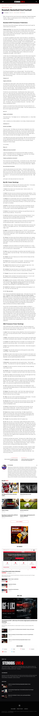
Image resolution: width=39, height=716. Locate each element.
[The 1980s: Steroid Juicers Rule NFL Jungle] (10, 488)
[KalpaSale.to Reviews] (4, 586)
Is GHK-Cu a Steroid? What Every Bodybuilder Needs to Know (19, 639)
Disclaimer (13, 708)
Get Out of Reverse (24, 510)
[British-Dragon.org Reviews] (4, 580)
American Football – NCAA (7, 7)
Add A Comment (19, 521)
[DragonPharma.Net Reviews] (4, 591)
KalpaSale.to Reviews (12, 584)
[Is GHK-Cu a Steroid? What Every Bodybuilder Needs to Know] (4, 641)
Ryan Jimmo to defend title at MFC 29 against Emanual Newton (10, 516)
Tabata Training (5, 510)
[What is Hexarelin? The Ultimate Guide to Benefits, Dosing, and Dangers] (4, 631)
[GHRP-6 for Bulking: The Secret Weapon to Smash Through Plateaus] (4, 636)
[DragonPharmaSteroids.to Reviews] (19, 559)
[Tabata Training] (10, 504)
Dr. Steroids (6, 12)
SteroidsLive (11, 711)
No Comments (17, 12)
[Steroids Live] (19, 1)
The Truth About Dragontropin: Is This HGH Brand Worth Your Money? (20, 689)
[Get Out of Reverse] (28, 504)
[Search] (36, 2)
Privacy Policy (20, 708)
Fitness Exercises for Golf (25, 494)
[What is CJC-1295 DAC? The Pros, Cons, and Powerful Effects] (4, 697)
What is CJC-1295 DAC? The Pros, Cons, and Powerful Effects (19, 695)
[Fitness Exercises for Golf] (28, 488)
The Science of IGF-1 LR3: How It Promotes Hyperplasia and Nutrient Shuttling (19, 621)
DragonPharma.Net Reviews (13, 589)
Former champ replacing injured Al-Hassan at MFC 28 (27, 516)
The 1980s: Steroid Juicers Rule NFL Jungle (9, 495)
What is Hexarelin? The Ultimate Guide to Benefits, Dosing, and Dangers (21, 629)
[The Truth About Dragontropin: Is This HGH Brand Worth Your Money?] (4, 691)
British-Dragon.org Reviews (13, 579)
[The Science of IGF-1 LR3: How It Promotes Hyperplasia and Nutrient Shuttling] (19, 608)
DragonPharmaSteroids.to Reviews (11, 571)
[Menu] (3, 2)
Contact (26, 708)
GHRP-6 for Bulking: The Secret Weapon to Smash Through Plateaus (20, 634)
